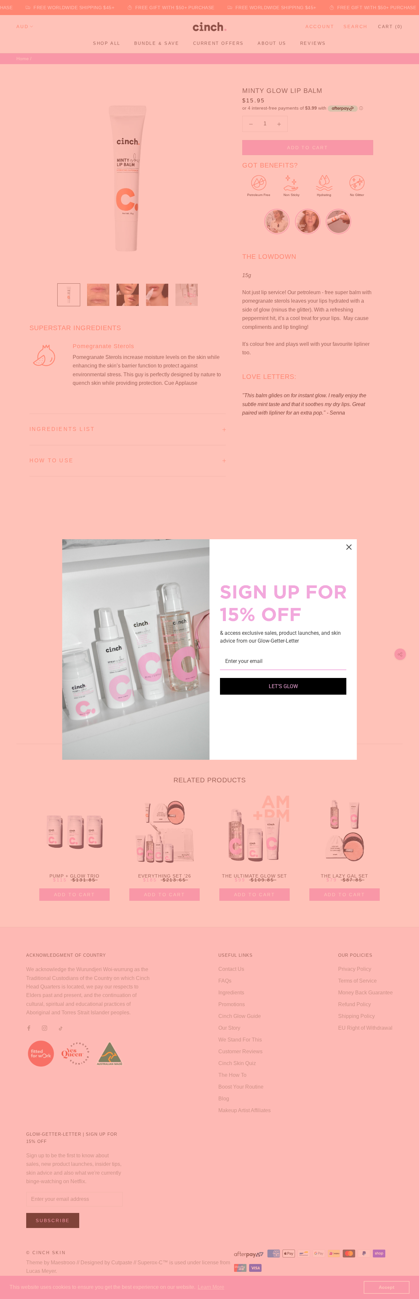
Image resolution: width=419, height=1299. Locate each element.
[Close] (349, 547)
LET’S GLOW (283, 686)
